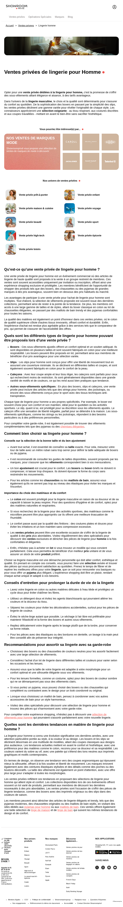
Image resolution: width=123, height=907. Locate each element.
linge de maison (40, 810)
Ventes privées (17, 17)
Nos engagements (19, 903)
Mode (26, 847)
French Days (71, 880)
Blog (70, 17)
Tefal (47, 872)
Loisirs (26, 886)
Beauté (26, 863)
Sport (26, 867)
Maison (27, 855)
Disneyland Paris (51, 845)
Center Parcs (50, 849)
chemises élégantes (72, 426)
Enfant (26, 851)
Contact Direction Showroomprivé (89, 903)
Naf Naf (48, 860)
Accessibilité (68, 903)
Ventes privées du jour (74, 847)
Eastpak (48, 864)
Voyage (27, 859)
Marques (59, 17)
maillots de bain (69, 806)
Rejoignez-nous (80, 900)
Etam (47, 868)
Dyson (47, 876)
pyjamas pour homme (37, 806)
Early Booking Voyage (74, 891)
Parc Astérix (49, 857)
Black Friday (70, 883)
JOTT (47, 853)
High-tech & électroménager (30, 871)
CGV (26, 900)
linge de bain (65, 810)
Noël (67, 887)
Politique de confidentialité (41, 900)
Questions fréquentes (98, 900)
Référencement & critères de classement (45, 903)
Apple (47, 880)
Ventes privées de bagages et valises (73, 863)
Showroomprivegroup (62, 900)
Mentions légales (14, 900)
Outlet (26, 882)
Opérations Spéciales (39, 17)
